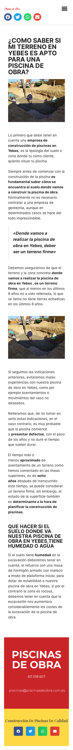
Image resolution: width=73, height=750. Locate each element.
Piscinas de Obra (36, 659)
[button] (64, 8)
